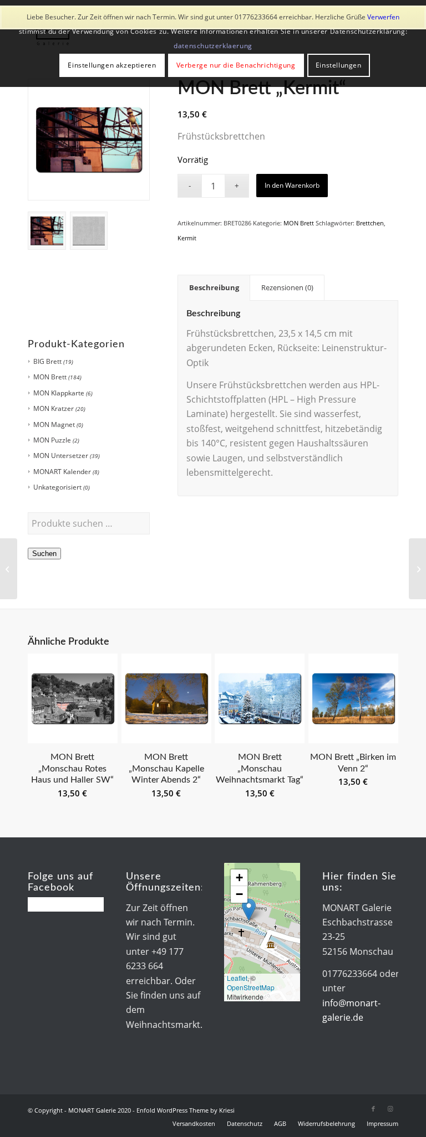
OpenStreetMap (251, 987)
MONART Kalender (62, 471)
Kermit (187, 238)
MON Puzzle (52, 440)
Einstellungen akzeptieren (112, 65)
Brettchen (370, 223)
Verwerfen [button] (383, 17)
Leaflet (237, 977)
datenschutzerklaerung (213, 45)
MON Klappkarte (58, 393)
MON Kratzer (53, 408)
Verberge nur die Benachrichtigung (236, 65)
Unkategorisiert (57, 487)
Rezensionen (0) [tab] (287, 287)
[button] (249, 909)
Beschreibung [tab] (214, 287)
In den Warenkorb (292, 185)
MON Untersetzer (60, 455)
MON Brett (50, 377)
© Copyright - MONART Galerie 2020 (79, 1110)
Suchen (44, 553)
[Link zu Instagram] (390, 1108)
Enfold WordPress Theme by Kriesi (185, 1110)
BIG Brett (47, 361)
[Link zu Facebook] (373, 1108)
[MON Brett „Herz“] (8, 568)
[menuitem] (194, 1123)
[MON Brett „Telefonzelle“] (417, 568)
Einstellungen (339, 65)
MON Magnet (54, 424)
